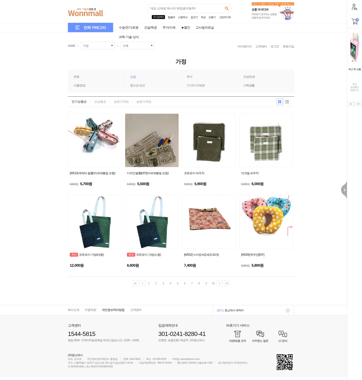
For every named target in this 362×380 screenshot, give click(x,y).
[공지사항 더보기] (288, 310)
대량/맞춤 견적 (237, 340)
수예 (133, 76)
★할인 (185, 27)
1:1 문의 (282, 340)
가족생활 (249, 85)
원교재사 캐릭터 (234, 310)
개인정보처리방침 (113, 309)
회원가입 (288, 46)
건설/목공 (150, 27)
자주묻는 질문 (260, 340)
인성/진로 (249, 76)
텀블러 (171, 17)
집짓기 (194, 17)
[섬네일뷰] (279, 101)
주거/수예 (169, 27)
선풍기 (212, 17)
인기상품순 (79, 101)
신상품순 (100, 101)
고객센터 (261, 46)
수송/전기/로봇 (128, 27)
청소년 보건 (137, 85)
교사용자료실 (205, 27)
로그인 (275, 46)
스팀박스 (183, 17)
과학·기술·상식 (129, 37)
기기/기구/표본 (196, 85)
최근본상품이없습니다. (354, 87)
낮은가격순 (121, 101)
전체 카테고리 (95, 27)
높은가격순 (144, 101)
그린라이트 (225, 17)
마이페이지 (245, 46)
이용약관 (90, 309)
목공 (203, 17)
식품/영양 (79, 85)
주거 (189, 76)
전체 (76, 76)
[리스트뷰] (287, 101)
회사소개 (73, 309)
